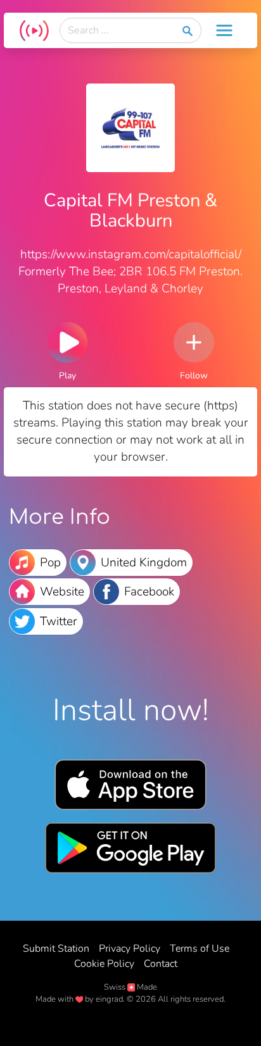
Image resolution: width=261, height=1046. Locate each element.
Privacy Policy (129, 949)
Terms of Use (199, 949)
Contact (160, 964)
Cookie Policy (104, 964)
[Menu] (224, 30)
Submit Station (56, 949)
